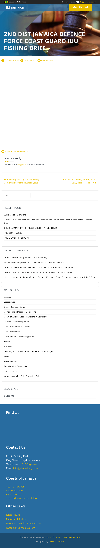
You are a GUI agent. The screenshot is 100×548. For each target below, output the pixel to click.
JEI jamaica (15, 7)
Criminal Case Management (16, 322)
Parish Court (13, 494)
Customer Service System (20, 527)
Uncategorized (11, 371)
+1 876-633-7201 (28, 464)
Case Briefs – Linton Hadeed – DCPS (47, 262)
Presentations (22, 151)
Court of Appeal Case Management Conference (26, 317)
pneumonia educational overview (19, 267)
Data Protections (12, 332)
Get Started (80, 7)
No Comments (47, 60)
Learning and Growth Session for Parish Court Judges (28, 351)
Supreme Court (14, 490)
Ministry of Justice (16, 519)
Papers (7, 356)
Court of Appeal (15, 486)
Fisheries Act (10, 151)
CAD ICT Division (56, 541)
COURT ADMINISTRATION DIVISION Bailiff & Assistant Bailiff (30, 228)
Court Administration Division (22, 498)
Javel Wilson (29, 60)
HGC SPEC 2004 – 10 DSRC (16, 238)
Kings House (13, 514)
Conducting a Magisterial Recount (20, 312)
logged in (21, 165)
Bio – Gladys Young (38, 257)
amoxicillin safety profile (15, 262)
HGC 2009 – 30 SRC (13, 233)
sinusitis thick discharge (15, 257)
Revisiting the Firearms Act (16, 366)
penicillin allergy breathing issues (19, 272)
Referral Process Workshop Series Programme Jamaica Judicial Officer (62, 277)
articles (7, 297)
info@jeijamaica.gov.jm (87, 2)
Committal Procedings (14, 307)
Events (7, 341)
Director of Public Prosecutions (23, 523)
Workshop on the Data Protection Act (21, 376)
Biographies (9, 302)
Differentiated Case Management (19, 336)
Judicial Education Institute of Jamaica (62, 537)
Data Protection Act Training (17, 327)
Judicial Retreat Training (15, 215)
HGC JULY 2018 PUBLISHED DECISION (56, 267)
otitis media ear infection (15, 277)
